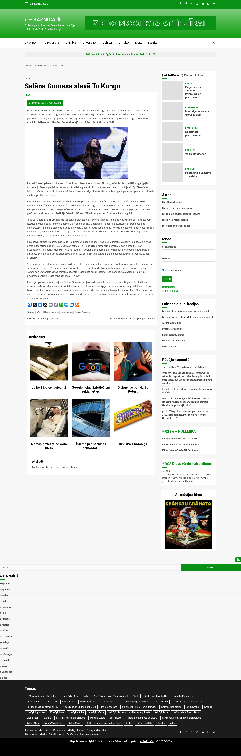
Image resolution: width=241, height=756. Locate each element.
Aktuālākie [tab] (171, 75)
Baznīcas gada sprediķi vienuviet (178, 208)
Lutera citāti (32, 718)
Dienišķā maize (33, 702)
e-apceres (190, 150)
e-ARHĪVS (70, 42)
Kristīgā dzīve (57, 712)
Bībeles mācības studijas (156, 696)
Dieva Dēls (51, 702)
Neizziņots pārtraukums (172, 131)
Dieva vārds (106, 702)
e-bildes (4, 601)
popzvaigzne (67, 312)
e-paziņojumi (191, 128)
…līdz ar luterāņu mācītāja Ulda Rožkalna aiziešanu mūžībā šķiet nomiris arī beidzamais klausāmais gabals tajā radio (185, 402)
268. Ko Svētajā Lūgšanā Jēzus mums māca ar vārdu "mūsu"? (120, 54)
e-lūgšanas (5, 619)
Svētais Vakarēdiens (53, 723)
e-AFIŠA (152, 42)
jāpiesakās (62, 467)
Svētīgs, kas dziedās (172, 329)
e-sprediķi (5, 660)
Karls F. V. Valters (68, 734)
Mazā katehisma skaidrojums (70, 718)
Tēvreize (161, 723)
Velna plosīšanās (172, 152)
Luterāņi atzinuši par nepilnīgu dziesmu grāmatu (186, 311)
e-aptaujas (5, 589)
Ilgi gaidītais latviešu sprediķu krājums (181, 214)
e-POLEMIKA (89, 42)
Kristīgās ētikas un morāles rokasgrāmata (129, 712)
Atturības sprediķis (171, 323)
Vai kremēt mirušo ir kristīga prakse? (180, 439)
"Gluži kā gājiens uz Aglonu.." (192, 367)
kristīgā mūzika (96, 712)
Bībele (136, 696)
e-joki (3, 613)
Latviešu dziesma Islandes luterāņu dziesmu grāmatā (188, 317)
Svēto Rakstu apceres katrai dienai (104, 723)
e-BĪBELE (107, 42)
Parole (166, 258)
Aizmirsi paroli (170, 290)
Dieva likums (68, 702)
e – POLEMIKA (184, 431)
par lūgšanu (116, 718)
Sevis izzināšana (170, 347)
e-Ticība (124, 42)
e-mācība (4, 625)
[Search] (214, 43)
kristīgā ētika (161, 712)
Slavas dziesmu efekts (173, 335)
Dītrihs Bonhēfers (55, 730)
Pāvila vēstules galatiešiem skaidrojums (181, 718)
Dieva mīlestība (88, 702)
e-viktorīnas (6, 672)
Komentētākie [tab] (193, 75)
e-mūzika (4, 631)
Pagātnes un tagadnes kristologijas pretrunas (172, 90)
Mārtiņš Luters (97, 718)
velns (172, 723)
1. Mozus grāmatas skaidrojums (42, 696)
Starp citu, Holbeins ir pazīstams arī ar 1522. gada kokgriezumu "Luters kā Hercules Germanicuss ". (185, 414)
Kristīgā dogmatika (35, 712)
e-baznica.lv (196, 702)
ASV (38, 312)
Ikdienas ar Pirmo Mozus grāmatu (139, 707)
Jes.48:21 (167, 471)
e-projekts (52, 42)
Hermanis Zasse (89, 734)
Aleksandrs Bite (33, 730)
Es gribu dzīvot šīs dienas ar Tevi (42, 707)
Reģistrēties (168, 287)
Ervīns (29, 95)
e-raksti (189, 83)
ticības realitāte (144, 723)
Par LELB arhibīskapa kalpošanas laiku (181, 445)
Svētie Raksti (74, 723)
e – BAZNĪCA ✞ (43, 19)
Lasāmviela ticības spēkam (175, 220)
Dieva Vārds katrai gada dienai (133, 702)
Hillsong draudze (51, 312)
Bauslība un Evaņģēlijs (173, 202)
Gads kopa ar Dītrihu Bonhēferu (79, 707)
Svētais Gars (32, 723)
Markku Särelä (48, 734)
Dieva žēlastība (160, 702)
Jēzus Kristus (192, 707)
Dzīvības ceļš (179, 702)
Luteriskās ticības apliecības (176, 226)
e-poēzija (4, 642)
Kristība (208, 707)
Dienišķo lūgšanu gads (184, 696)
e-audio (4, 595)
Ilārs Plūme (31, 734)
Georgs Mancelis (96, 730)
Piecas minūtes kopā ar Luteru (142, 718)
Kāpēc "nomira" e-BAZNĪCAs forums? (181, 450)
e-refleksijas (191, 108)
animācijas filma (71, 696)
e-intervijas (5, 607)
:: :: (147, 741)
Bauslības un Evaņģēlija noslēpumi (110, 696)
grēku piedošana (109, 707)
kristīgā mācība (76, 712)
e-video (4, 666)
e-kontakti (31, 42)
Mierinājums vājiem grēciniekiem (172, 111)
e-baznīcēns (169, 246)
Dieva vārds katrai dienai (192, 464)
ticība (129, 723)
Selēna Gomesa (82, 312)
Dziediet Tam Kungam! (173, 341)
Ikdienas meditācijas (171, 707)
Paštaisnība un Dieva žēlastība (172, 172)
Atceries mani (172, 270)
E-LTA (138, 42)
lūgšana (47, 718)
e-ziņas (28, 78)
